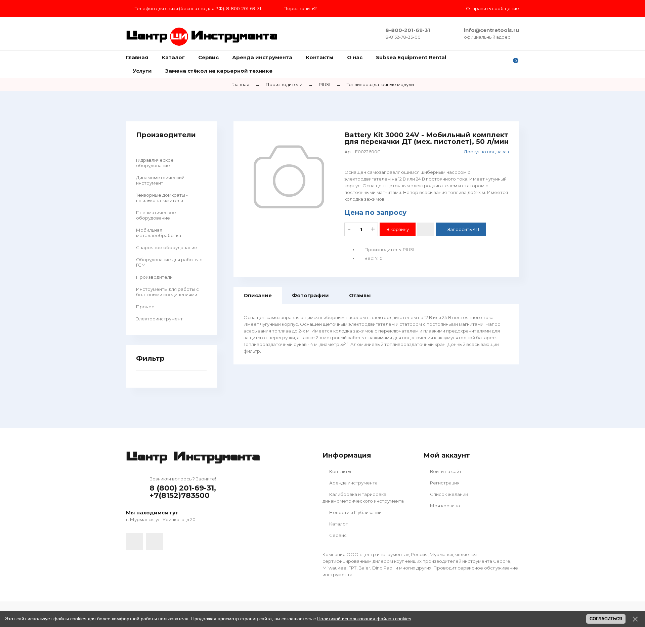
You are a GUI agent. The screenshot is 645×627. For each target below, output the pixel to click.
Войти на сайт (445, 471)
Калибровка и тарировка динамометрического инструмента (363, 498)
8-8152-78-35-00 (403, 37)
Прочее (145, 306)
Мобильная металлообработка (158, 232)
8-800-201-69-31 (407, 30)
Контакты (339, 471)
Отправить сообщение (492, 8)
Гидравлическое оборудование (155, 162)
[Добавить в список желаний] (425, 229)
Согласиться (606, 618)
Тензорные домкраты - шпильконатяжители (162, 197)
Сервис (337, 535)
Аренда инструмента (353, 482)
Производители (154, 277)
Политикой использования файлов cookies (364, 618)
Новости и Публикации (355, 512)
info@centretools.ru (491, 30)
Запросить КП (463, 229)
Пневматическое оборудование (156, 215)
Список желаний (448, 494)
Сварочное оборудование (166, 247)
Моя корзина (444, 505)
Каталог (338, 523)
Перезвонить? (300, 8)
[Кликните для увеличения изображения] (289, 176)
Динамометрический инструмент (160, 180)
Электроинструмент (159, 318)
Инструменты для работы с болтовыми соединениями (167, 291)
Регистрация (444, 482)
